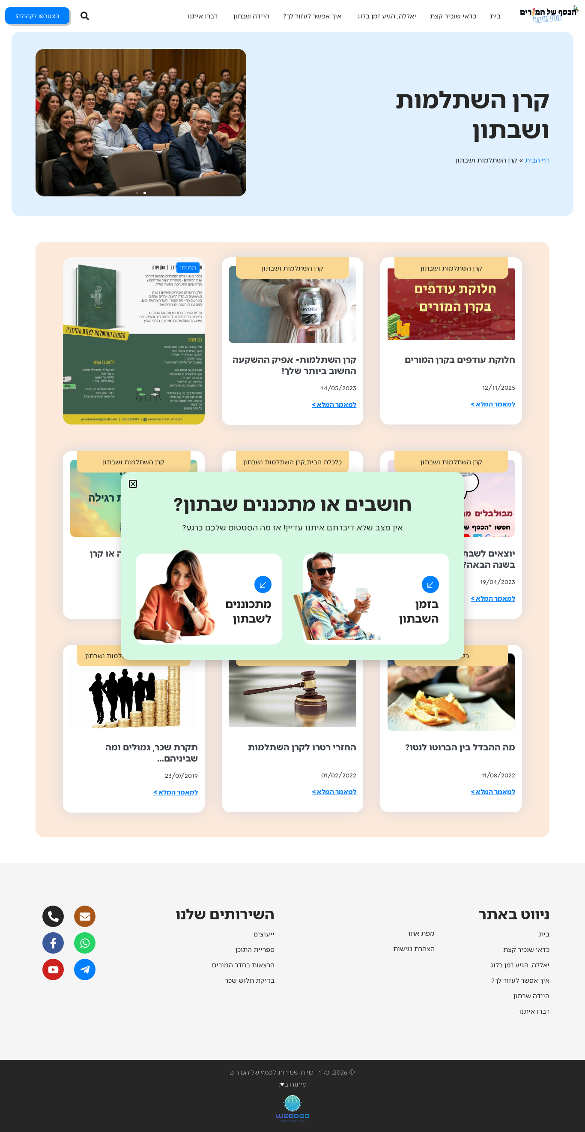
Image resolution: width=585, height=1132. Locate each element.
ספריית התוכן (255, 949)
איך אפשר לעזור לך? (520, 980)
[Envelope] (85, 916)
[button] (144, 193)
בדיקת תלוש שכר (250, 980)
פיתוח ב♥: (292, 1084)
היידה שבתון (531, 995)
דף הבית (537, 160)
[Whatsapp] (85, 943)
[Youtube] (53, 969)
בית (544, 934)
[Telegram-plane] (85, 969)
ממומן (188, 267)
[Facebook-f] (53, 943)
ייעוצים (264, 934)
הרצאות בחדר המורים (243, 964)
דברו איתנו (534, 1011)
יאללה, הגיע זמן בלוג (519, 964)
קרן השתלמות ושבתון (451, 268)
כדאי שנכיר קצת (526, 949)
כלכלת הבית (324, 462)
